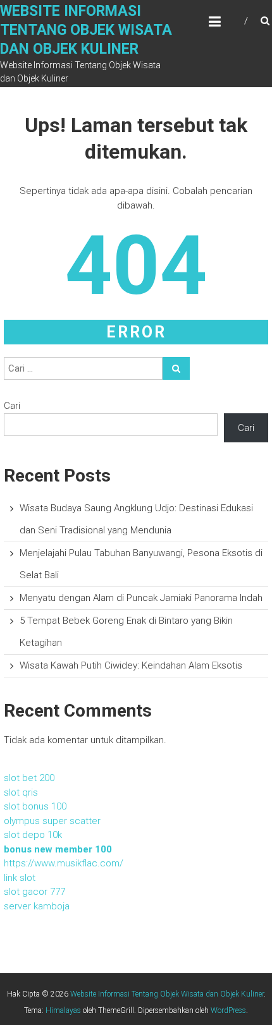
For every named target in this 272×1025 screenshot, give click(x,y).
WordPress (228, 1010)
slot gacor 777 (34, 891)
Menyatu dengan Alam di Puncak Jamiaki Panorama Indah (141, 597)
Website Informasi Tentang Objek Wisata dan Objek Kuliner (86, 30)
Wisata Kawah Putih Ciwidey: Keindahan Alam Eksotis (131, 665)
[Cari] (176, 368)
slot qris (21, 792)
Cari (12, 405)
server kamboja (37, 906)
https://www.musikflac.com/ (63, 863)
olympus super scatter (52, 821)
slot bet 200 (29, 778)
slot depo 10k (33, 834)
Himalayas (63, 1010)
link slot (19, 877)
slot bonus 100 (35, 806)
